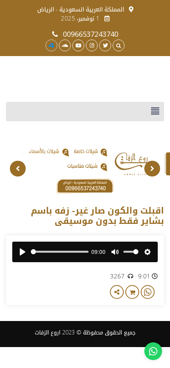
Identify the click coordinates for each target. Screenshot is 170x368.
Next (18, 168)
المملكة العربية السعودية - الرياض (80, 9)
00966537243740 (89, 34)
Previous (152, 168)
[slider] (60, 251)
